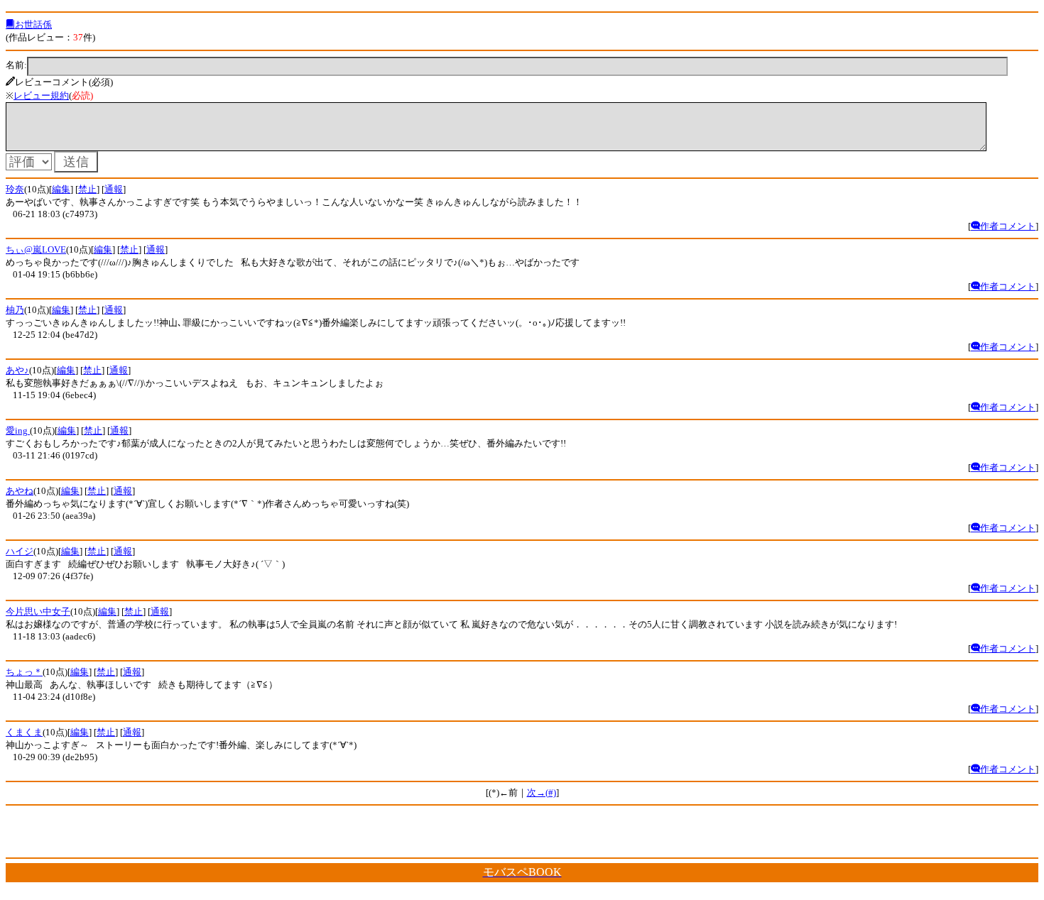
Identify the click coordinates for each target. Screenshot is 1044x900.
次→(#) (541, 792)
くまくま (24, 732)
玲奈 (15, 189)
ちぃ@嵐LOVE (36, 249)
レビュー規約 (41, 95)
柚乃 (15, 309)
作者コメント (1007, 226)
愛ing (18, 430)
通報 (113, 189)
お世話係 (33, 24)
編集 (61, 189)
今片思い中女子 (38, 611)
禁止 (87, 189)
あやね (19, 490)
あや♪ (17, 370)
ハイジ (19, 551)
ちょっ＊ (24, 671)
